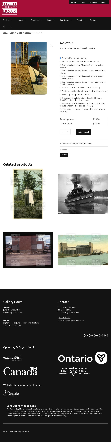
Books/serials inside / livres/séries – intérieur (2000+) (82, 77)
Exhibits (6, 20)
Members (93, 2)
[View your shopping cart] (3, 26)
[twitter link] (101, 335)
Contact (93, 20)
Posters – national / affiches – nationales (84, 91)
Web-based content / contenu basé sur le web (82, 110)
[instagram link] (91, 335)
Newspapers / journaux (76, 94)
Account (74, 2)
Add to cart (83, 132)
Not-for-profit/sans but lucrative (80, 61)
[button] (52, 46)
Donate (104, 2)
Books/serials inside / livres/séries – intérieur (82, 66)
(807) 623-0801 (64, 317)
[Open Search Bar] (10, 26)
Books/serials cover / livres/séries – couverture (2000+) (82, 83)
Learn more (87, 143)
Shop (83, 2)
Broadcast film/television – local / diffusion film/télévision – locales (81, 99)
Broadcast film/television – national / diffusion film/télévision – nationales (82, 104)
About (79, 20)
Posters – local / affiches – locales (81, 87)
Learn (49, 20)
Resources (35, 20)
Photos (64, 155)
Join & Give (64, 20)
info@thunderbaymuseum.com (71, 320)
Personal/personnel (74, 58)
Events (20, 20)
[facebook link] (86, 335)
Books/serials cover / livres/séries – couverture (82, 71)
